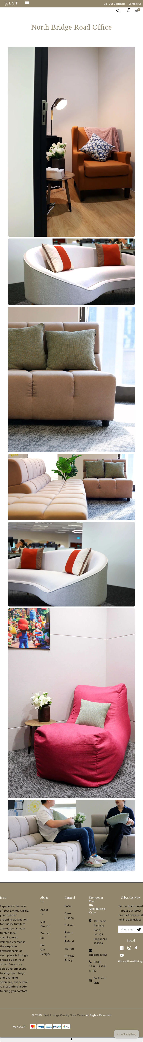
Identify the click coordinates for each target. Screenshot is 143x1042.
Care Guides (69, 915)
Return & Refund (69, 937)
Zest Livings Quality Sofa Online (64, 1015)
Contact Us (135, 3)
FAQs (68, 906)
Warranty (69, 948)
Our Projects (45, 924)
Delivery (69, 925)
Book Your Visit (100, 980)
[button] (119, 10)
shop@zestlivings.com (103, 954)
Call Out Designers (114, 3)
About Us (44, 912)
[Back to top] (71, 1039)
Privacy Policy (69, 958)
